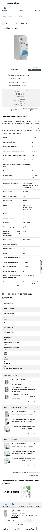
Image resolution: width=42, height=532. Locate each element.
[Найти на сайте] (38, 16)
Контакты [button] (5, 10)
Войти (21, 10)
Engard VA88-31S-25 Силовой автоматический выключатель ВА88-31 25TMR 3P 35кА (23, 389)
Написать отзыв (33, 475)
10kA (5, 344)
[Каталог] (3, 3)
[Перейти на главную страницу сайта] (15, 3)
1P (4, 329)
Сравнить (5, 529)
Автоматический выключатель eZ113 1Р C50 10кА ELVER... (24, 516)
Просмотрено (30, 529)
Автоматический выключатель (13, 368)
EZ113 (5, 354)
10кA (5, 349)
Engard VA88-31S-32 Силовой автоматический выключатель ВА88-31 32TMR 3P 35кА (23, 397)
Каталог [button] (5, 506)
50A (5, 339)
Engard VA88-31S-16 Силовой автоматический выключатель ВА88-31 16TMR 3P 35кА (23, 382)
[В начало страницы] (38, 528)
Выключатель (8, 363)
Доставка (21, 506)
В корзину (31, 110)
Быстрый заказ (13, 110)
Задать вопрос (41, 265)
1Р (4, 334)
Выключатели (10, 24)
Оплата (13, 506)
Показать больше (33, 402)
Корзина (37, 10)
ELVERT (6, 359)
